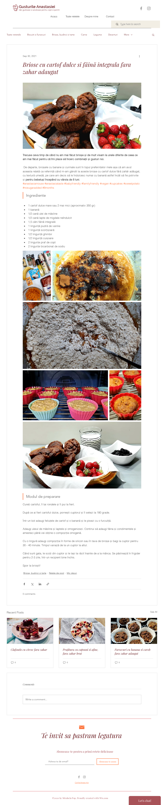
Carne (84, 34)
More (126, 34)
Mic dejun (72, 573)
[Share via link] (47, 584)
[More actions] (139, 56)
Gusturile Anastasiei (37, 6)
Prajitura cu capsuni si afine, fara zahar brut (80, 651)
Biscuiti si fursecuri (36, 34)
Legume (98, 34)
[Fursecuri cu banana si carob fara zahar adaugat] (134, 631)
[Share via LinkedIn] (39, 584)
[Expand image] (37, 276)
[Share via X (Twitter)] (32, 584)
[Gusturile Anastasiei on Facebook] (141, 8)
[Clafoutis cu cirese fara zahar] (30, 631)
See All (153, 611)
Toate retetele (14, 34)
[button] (153, 34)
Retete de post (56, 573)
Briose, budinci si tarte (63, 34)
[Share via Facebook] (24, 584)
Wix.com (103, 798)
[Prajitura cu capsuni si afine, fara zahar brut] (82, 631)
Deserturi (113, 34)
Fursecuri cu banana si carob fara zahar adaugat (132, 651)
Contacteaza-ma (82, 782)
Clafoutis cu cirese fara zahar (29, 650)
